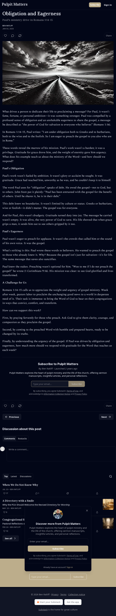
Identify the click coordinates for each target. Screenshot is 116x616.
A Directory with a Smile (18, 500)
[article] (58, 489)
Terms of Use (72, 555)
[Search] (111, 476)
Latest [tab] (14, 476)
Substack (43, 609)
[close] (87, 510)
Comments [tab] (9, 438)
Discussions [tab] (25, 476)
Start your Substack (50, 602)
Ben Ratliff (7, 26)
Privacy (54, 594)
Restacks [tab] (22, 438)
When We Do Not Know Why (20, 485)
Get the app (73, 602)
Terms (63, 594)
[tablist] (15, 439)
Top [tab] (6, 476)
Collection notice (76, 594)
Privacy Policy (81, 558)
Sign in (108, 4)
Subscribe (95, 4)
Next (104, 416)
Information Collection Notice (57, 558)
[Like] (5, 36)
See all (8, 538)
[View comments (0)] (13, 36)
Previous (14, 416)
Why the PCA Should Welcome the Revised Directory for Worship (36, 504)
